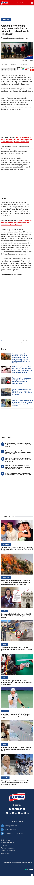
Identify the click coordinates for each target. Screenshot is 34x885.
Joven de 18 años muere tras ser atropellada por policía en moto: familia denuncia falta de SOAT (16, 749)
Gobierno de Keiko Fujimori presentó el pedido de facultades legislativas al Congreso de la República (16, 615)
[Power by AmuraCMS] (28, 869)
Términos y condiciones (8, 848)
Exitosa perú (23, 64)
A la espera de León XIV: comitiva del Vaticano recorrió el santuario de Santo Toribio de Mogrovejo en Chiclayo (16, 782)
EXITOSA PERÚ (14, 343)
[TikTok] (24, 809)
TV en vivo (4, 845)
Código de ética (5, 840)
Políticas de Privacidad (8, 851)
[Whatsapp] (2, 69)
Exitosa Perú (6, 19)
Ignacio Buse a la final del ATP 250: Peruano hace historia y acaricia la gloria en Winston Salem (15, 715)
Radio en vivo (5, 853)
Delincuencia (4, 343)
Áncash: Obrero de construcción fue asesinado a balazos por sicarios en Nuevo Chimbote (16, 223)
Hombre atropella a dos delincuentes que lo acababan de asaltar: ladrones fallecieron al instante (18, 445)
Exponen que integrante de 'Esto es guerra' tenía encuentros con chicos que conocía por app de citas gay (18, 452)
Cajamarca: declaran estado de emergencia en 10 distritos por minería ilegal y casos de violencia (22, 403)
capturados (27, 340)
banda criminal (18, 340)
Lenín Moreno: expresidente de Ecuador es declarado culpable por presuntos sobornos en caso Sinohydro (16, 682)
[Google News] (21, 809)
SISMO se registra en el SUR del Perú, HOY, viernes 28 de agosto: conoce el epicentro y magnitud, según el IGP (22, 369)
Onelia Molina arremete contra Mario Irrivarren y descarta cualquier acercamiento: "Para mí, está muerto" (17, 549)
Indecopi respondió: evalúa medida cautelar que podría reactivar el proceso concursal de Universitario (18, 460)
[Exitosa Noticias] (4, 3)
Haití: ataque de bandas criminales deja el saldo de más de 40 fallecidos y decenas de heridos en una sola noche (17, 467)
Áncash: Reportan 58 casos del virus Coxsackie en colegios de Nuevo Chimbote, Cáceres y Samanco (16, 140)
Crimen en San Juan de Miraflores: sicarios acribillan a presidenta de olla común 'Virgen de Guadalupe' (16, 649)
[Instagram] (18, 809)
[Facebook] (8, 69)
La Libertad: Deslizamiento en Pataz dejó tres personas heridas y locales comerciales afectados (22, 391)
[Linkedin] (11, 69)
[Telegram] (14, 69)
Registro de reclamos (7, 843)
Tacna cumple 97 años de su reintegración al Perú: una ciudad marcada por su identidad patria (21, 380)
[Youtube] (15, 809)
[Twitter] (5, 69)
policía (21, 343)
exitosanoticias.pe (10, 829)
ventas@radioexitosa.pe (12, 826)
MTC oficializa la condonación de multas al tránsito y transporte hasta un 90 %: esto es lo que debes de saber (18, 474)
